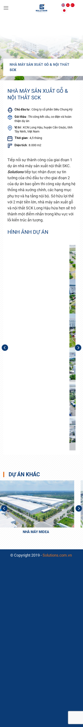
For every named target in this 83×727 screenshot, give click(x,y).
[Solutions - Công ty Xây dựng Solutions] (41, 8)
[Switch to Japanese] (64, 10)
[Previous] (5, 347)
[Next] (78, 347)
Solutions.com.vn (58, 555)
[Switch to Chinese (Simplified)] (72, 5)
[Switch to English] (63, 5)
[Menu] (6, 7)
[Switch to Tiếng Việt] (68, 5)
